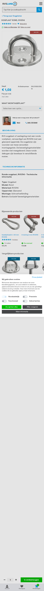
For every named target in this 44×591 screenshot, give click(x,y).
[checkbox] (25, 297)
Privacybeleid (37, 277)
